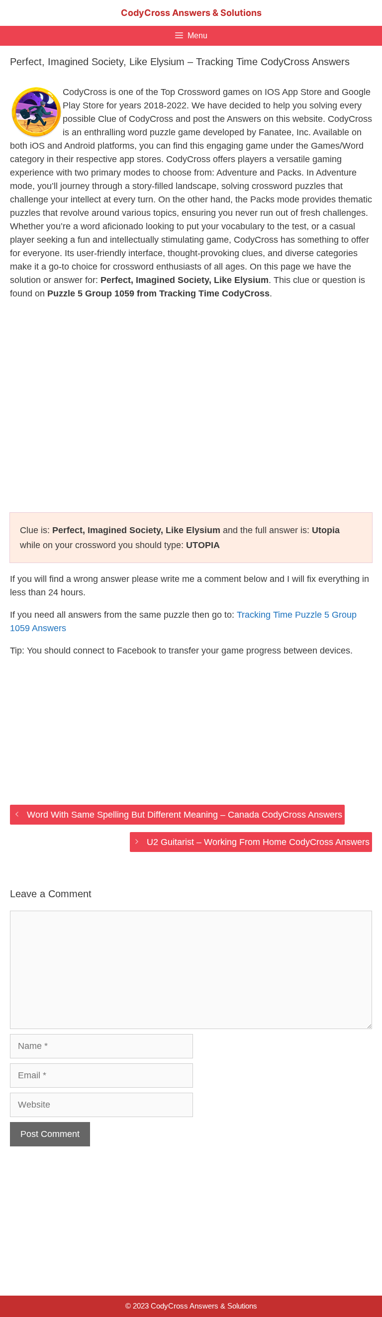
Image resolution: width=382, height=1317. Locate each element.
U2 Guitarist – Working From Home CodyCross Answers (258, 842)
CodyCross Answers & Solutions (191, 12)
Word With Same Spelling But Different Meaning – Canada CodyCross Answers (184, 815)
